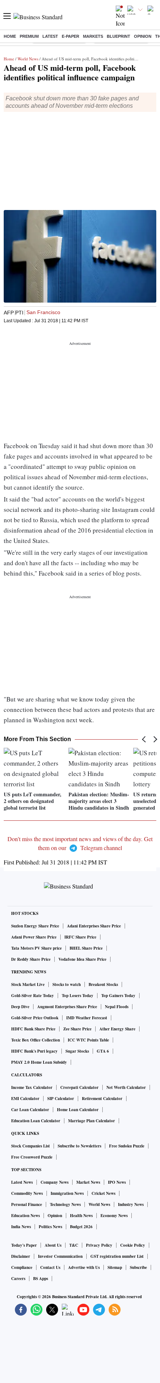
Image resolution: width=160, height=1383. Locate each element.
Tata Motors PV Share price (36, 948)
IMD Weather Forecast (86, 1017)
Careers (18, 1278)
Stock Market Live (28, 984)
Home (10, 36)
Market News (88, 1182)
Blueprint (118, 36)
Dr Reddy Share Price (31, 959)
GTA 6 (103, 1051)
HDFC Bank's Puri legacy (34, 1051)
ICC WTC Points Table (88, 1040)
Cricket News (103, 1193)
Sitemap (115, 1267)
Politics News (50, 1226)
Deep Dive (20, 1006)
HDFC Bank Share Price (33, 1029)
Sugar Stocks (77, 1051)
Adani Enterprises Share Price (94, 926)
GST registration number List (117, 1256)
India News (21, 1226)
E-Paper (70, 36)
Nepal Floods (116, 1006)
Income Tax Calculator (31, 1087)
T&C (73, 1245)
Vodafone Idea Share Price (82, 959)
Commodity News (27, 1193)
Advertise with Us (84, 1267)
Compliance (21, 1267)
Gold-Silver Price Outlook (34, 1017)
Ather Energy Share (117, 1029)
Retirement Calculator (102, 1098)
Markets (93, 36)
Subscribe (138, 1267)
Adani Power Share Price (34, 937)
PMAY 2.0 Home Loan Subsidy (39, 1062)
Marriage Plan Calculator (91, 1120)
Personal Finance (26, 1204)
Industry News (131, 1204)
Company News (54, 1182)
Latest (50, 36)
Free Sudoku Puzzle (126, 1146)
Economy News (114, 1215)
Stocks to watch (66, 984)
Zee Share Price (77, 1029)
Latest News (22, 1182)
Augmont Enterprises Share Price (67, 1006)
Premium (29, 36)
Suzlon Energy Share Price (35, 926)
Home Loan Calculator (78, 1109)
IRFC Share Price (80, 937)
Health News (81, 1215)
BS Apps (40, 1278)
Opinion (142, 36)
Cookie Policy (132, 1245)
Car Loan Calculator (30, 1109)
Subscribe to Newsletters (79, 1146)
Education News (25, 1215)
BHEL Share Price (86, 948)
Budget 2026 (81, 1226)
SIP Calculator (60, 1098)
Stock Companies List (30, 1146)
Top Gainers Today (118, 995)
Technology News (65, 1204)
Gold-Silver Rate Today (32, 995)
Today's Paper (24, 1245)
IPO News (117, 1182)
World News (27, 58)
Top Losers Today (77, 995)
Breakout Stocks (103, 984)
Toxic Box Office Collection (35, 1040)
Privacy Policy (99, 1245)
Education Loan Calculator (35, 1120)
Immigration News (67, 1193)
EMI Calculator (25, 1098)
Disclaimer (20, 1256)
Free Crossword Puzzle (31, 1157)
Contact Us (50, 1267)
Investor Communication (60, 1256)
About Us (53, 1245)
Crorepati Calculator (79, 1087)
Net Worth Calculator (126, 1087)
